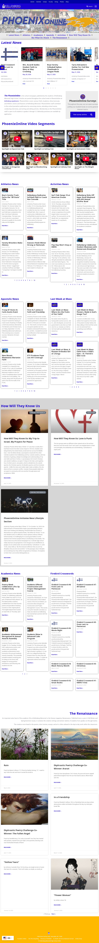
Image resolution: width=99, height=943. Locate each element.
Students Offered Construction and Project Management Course (36, 587)
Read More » (5, 225)
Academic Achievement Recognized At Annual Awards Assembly (12, 636)
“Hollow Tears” (11, 861)
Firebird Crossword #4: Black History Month (61, 664)
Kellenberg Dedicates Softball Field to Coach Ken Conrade (37, 197)
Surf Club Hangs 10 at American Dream (60, 196)
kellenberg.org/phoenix (11, 101)
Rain (6, 765)
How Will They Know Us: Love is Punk (73, 438)
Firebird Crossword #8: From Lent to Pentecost (61, 586)
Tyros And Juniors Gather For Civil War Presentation (37, 67)
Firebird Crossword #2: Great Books (61, 681)
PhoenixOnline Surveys (82, 100)
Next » (54, 914)
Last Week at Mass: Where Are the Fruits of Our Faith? (60, 311)
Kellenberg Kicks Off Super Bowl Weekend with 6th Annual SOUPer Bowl (86, 198)
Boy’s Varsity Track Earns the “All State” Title (11, 197)
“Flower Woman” (62, 895)
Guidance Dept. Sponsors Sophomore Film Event (61, 67)
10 (34, 280)
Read (4, 83)
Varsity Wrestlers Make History (12, 243)
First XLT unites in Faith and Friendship (36, 310)
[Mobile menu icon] (95, 6)
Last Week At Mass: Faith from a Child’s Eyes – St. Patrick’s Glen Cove (85, 352)
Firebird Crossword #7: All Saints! (86, 585)
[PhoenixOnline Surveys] (82, 96)
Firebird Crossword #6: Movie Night (61, 629)
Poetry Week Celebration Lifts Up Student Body (11, 586)
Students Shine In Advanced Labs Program (34, 636)
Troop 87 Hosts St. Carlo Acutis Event (10, 310)
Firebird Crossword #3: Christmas (86, 664)
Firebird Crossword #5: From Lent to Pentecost (86, 624)
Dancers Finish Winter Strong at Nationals (36, 243)
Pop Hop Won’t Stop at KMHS (61, 245)
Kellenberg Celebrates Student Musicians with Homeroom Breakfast (87, 246)
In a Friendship (62, 797)
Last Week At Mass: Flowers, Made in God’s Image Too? (86, 311)
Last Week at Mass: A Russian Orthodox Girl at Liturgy (60, 351)
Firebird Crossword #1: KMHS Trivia (86, 681)
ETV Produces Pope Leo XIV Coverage (35, 356)
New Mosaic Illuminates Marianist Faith (11, 357)
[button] (97, 67)
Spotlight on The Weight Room (84, 167)
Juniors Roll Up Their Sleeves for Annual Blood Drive (86, 67)
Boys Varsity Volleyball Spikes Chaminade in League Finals (10, 68)
